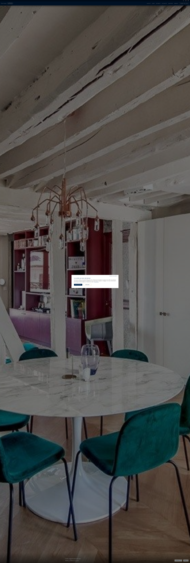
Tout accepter (78, 284)
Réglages (87, 284)
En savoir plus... (96, 281)
